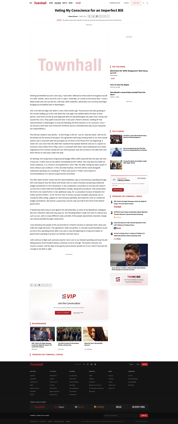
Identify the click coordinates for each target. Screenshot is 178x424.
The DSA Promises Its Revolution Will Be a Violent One (68, 344)
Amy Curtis (60, 349)
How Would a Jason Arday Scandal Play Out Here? (127, 93)
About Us (111, 376)
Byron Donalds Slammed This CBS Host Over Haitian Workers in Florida (135, 149)
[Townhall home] (36, 364)
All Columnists (72, 394)
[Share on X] (89, 16)
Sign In (131, 364)
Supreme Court (53, 394)
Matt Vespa (34, 349)
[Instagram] (87, 364)
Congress (52, 379)
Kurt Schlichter (88, 349)
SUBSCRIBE (136, 3)
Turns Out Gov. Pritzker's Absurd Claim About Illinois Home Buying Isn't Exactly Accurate (128, 269)
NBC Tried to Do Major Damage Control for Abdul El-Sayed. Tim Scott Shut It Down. (42, 345)
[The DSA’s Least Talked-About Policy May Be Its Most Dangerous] (116, 139)
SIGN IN (126, 3)
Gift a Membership (132, 379)
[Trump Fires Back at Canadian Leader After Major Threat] (116, 164)
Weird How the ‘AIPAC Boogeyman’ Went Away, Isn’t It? (129, 72)
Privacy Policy (42, 421)
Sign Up (144, 415)
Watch (31, 385)
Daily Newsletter (132, 382)
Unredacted (92, 382)
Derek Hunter (72, 379)
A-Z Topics (53, 371)
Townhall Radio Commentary (96, 388)
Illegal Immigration (54, 391)
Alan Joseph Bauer (74, 388)
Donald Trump (53, 382)
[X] (84, 364)
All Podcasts (92, 391)
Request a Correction (59, 421)
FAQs (138, 364)
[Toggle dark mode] (147, 3)
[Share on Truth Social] (93, 16)
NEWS (51, 3)
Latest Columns (34, 382)
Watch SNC (131, 385)
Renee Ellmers (73, 16)
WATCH (64, 3)
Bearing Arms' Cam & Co (95, 385)
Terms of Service (34, 421)
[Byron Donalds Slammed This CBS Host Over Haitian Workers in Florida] (116, 152)
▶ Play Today (118, 190)
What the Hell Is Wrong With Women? (93, 344)
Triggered (91, 379)
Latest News (33, 379)
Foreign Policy (53, 388)
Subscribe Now (78, 313)
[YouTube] (95, 364)
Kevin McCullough (73, 382)
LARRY (90, 376)
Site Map (68, 421)
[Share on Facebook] (96, 16)
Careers (110, 382)
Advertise (111, 379)
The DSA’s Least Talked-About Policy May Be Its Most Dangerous (135, 136)
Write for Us (111, 388)
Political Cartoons (34, 388)
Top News (32, 376)
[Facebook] (91, 364)
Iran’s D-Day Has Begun (119, 84)
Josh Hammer (72, 391)
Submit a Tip (112, 385)
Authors (32, 394)
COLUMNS (58, 3)
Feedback (50, 421)
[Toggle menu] (31, 3)
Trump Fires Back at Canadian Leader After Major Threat (135, 162)
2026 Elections (53, 376)
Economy (52, 385)
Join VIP (145, 364)
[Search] (143, 3)
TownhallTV (33, 391)
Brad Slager (72, 385)
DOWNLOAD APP (115, 3)
